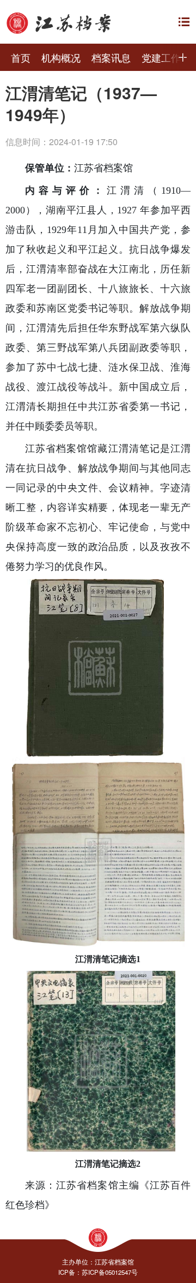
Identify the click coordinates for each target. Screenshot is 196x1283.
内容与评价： (66, 190)
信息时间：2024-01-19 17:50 (61, 141)
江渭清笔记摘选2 (107, 1163)
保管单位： (49, 168)
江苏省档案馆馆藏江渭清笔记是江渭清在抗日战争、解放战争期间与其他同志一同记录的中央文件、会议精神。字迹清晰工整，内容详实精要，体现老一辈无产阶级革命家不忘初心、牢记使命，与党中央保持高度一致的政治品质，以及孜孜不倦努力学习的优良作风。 (98, 507)
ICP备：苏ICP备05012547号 (98, 1272)
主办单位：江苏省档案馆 (98, 1261)
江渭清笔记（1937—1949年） (81, 104)
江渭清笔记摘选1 (107, 959)
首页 (20, 57)
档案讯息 (111, 57)
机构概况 (61, 57)
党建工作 (161, 57)
